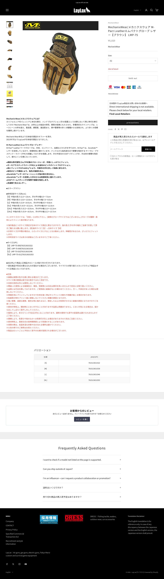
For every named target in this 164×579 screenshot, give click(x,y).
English (136, 10)
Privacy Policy (12, 529)
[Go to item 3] (9, 41)
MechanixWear (113, 23)
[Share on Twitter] (119, 129)
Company (10, 521)
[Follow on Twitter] (13, 564)
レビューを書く (82, 419)
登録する (148, 149)
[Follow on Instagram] (19, 564)
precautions (133, 122)
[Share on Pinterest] (122, 129)
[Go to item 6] (9, 67)
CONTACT (10, 525)
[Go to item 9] (9, 93)
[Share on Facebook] (115, 129)
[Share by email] (125, 129)
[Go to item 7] (9, 76)
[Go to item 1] (9, 24)
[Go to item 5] (9, 59)
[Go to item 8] (9, 85)
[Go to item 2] (9, 33)
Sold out (133, 78)
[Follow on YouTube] (25, 564)
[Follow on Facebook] (7, 564)
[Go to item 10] (9, 101)
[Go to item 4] (9, 50)
